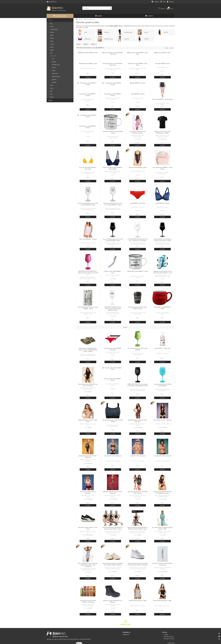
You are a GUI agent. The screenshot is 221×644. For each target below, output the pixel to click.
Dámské (81, 19)
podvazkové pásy (108, 39)
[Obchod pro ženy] (77, 19)
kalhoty (52, 38)
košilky (166, 32)
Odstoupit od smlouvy (169, 638)
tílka (51, 91)
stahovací (146, 39)
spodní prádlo (53, 56)
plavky (51, 47)
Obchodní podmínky (169, 636)
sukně (51, 85)
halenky (52, 32)
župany (52, 97)
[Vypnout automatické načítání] (76, 641)
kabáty (51, 35)
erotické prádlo (54, 29)
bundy (51, 26)
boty (51, 23)
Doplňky (50, 100)
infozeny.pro (126, 634)
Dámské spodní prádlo (89, 19)
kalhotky (106, 32)
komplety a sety (128, 32)
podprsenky (87, 39)
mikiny (51, 41)
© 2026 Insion (171, 643)
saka (51, 53)
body (86, 32)
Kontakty (166, 634)
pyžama (52, 50)
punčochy (126, 39)
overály (52, 44)
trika (51, 94)
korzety (146, 32)
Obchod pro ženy (61, 16)
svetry (51, 88)
